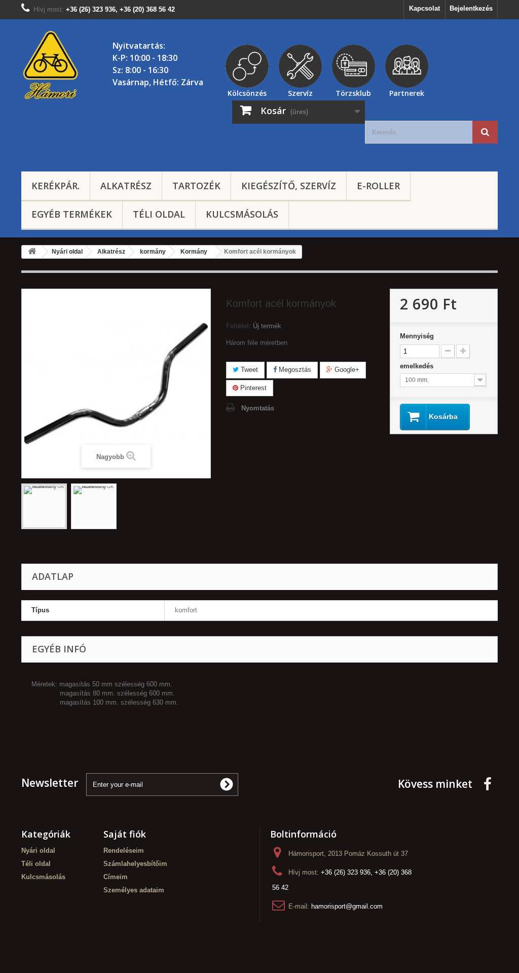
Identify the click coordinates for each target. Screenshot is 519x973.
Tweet (248, 369)
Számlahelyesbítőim (135, 863)
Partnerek (406, 91)
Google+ (345, 369)
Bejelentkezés (471, 8)
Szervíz (300, 91)
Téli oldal (159, 214)
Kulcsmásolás (242, 214)
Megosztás (294, 369)
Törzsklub (353, 91)
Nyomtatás (257, 408)
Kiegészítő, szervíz (288, 186)
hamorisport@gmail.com (347, 906)
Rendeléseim (123, 850)
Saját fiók (124, 834)
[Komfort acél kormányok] (44, 506)
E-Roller (378, 186)
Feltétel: (238, 326)
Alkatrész (126, 186)
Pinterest (252, 388)
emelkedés (417, 366)
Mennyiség (417, 336)
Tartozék (196, 186)
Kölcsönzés (247, 91)
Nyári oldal (38, 850)
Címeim (115, 877)
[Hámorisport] (51, 65)
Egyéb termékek (71, 214)
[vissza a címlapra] (32, 252)
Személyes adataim (133, 890)
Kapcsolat (424, 8)
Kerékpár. (55, 186)
